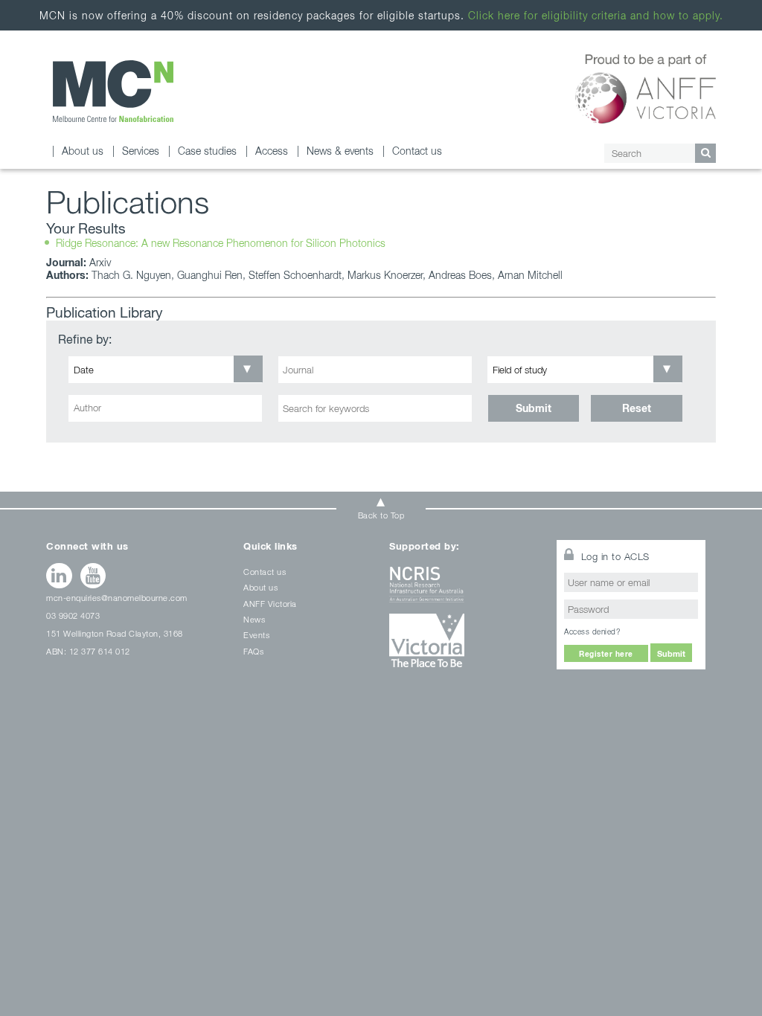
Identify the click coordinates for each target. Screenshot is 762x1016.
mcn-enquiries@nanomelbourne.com (117, 597)
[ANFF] (645, 86)
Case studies (207, 150)
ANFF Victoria (270, 603)
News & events (340, 150)
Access (271, 150)
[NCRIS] (463, 590)
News (254, 619)
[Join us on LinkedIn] (59, 575)
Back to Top (381, 515)
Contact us (417, 150)
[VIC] (463, 646)
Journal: (66, 262)
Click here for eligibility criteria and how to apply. (595, 15)
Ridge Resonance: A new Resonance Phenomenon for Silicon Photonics (220, 243)
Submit (533, 408)
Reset (636, 408)
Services (140, 150)
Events (256, 635)
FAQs (253, 651)
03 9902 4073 (73, 615)
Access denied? (592, 631)
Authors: (67, 275)
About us (82, 150)
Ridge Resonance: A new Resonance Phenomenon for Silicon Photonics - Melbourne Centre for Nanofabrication (113, 91)
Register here (606, 653)
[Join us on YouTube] (93, 575)
